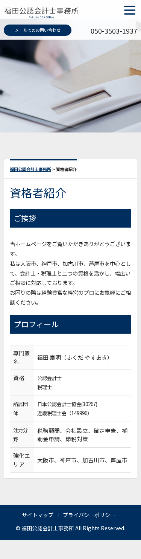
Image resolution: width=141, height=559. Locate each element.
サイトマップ (37, 515)
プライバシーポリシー (89, 515)
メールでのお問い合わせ (38, 30)
